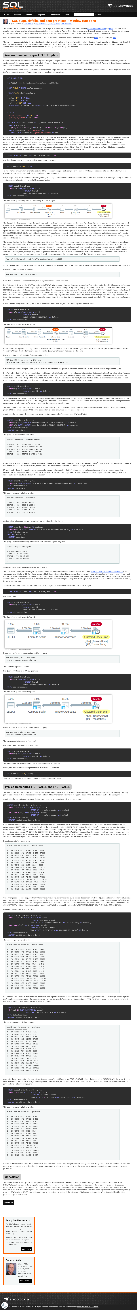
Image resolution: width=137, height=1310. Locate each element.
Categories (41, 15)
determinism (92, 29)
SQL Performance (41, 24)
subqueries (101, 29)
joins (111, 29)
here (96, 38)
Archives (17, 15)
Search (98, 15)
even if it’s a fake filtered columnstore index (107, 572)
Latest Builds (55, 15)
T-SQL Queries (54, 24)
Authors (29, 15)
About (66, 15)
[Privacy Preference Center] (4, 1305)
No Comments (66, 24)
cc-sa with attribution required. (87, 1307)
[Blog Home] (13, 6)
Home (6, 15)
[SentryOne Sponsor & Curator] (16, 1300)
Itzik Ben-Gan (28, 24)
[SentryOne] (120, 6)
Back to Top (8, 1203)
